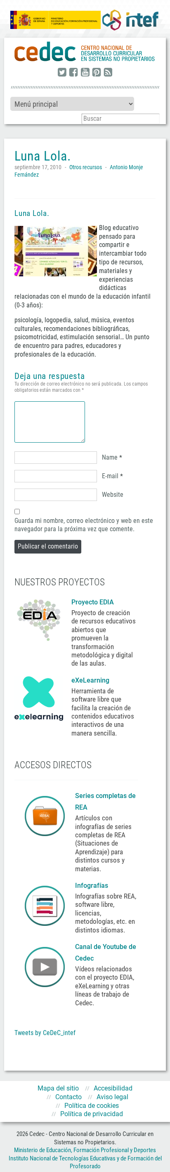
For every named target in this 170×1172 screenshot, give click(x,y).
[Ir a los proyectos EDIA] (38, 618)
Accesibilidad (113, 1088)
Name (110, 457)
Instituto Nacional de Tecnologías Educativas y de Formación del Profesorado (85, 1162)
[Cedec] (85, 52)
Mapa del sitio (58, 1088)
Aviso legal (112, 1097)
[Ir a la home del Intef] (130, 20)
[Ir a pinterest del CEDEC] (97, 73)
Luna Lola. (32, 213)
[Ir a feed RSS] (108, 73)
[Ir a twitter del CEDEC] (62, 73)
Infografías (92, 885)
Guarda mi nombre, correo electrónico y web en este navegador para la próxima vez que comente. (83, 525)
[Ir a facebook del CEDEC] (73, 73)
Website (112, 495)
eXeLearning (90, 680)
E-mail (110, 476)
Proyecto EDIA (92, 602)
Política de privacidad (91, 1114)
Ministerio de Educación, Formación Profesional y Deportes (85, 1150)
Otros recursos (85, 167)
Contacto (68, 1097)
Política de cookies (91, 1106)
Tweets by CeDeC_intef (45, 1033)
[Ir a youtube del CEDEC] (85, 73)
